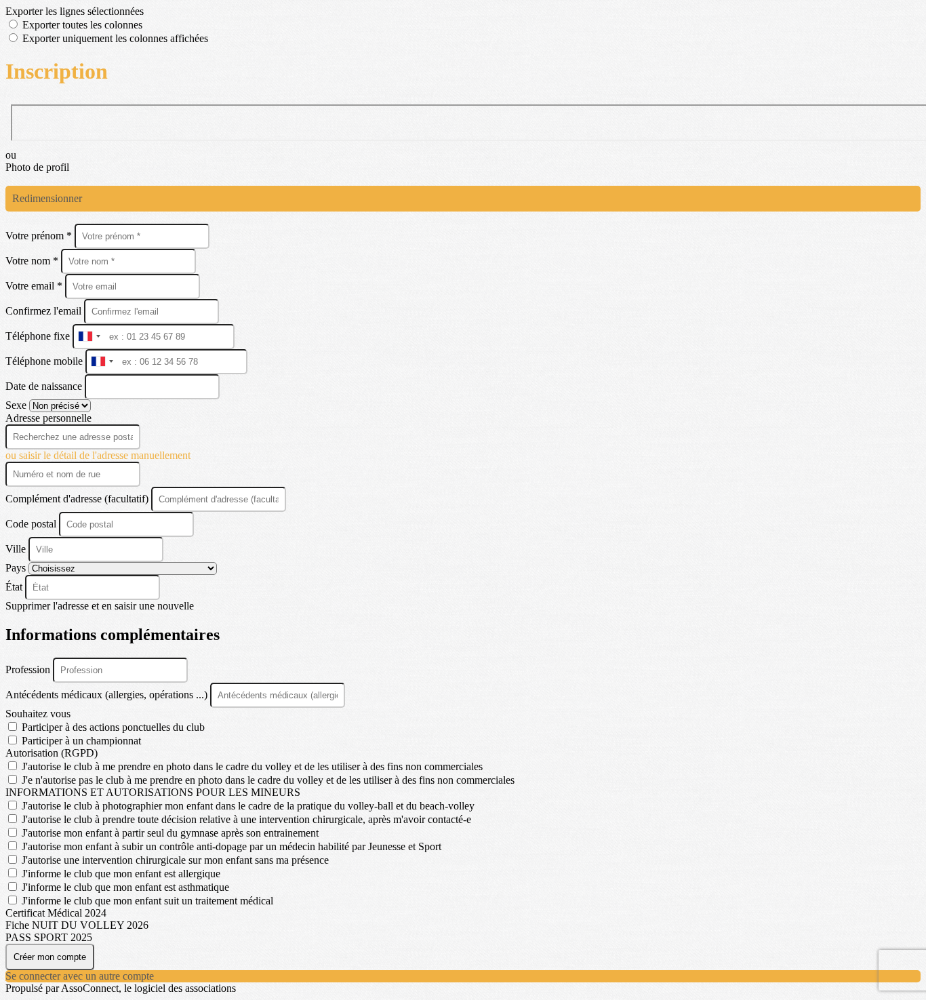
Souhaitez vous (38, 713)
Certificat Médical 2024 (55, 913)
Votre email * (35, 286)
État (15, 587)
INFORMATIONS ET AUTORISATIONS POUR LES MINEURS (152, 792)
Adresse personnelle (48, 418)
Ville (16, 549)
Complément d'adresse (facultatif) (78, 498)
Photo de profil (37, 167)
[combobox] (88, 336)
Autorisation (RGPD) (51, 753)
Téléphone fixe (39, 336)
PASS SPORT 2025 (48, 937)
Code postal (30, 523)
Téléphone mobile (45, 361)
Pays (16, 568)
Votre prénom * (40, 235)
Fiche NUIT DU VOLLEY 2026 (76, 925)
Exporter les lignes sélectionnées (74, 11)
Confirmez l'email (43, 311)
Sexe (17, 405)
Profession (29, 669)
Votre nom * (33, 260)
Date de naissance (45, 386)
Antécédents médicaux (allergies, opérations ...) (107, 694)
